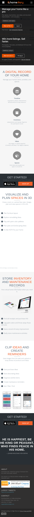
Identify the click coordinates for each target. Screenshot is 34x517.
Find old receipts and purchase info (16, 319)
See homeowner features (16, 29)
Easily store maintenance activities (15, 333)
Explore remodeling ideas (12, 217)
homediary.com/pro (8, 50)
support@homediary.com (7, 504)
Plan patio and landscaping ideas (15, 226)
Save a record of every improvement (16, 329)
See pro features (25, 59)
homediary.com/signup (9, 20)
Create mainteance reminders (14, 382)
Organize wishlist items (12, 378)
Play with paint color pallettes (14, 221)
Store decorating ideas (11, 374)
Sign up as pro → (8, 55)
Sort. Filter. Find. (9, 386)
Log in (18, 26)
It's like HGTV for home (13, 230)
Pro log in (20, 55)
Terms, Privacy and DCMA (25, 511)
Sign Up (25, 184)
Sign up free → (8, 26)
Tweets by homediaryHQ (7, 492)
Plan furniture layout (11, 213)
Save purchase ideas (11, 369)
